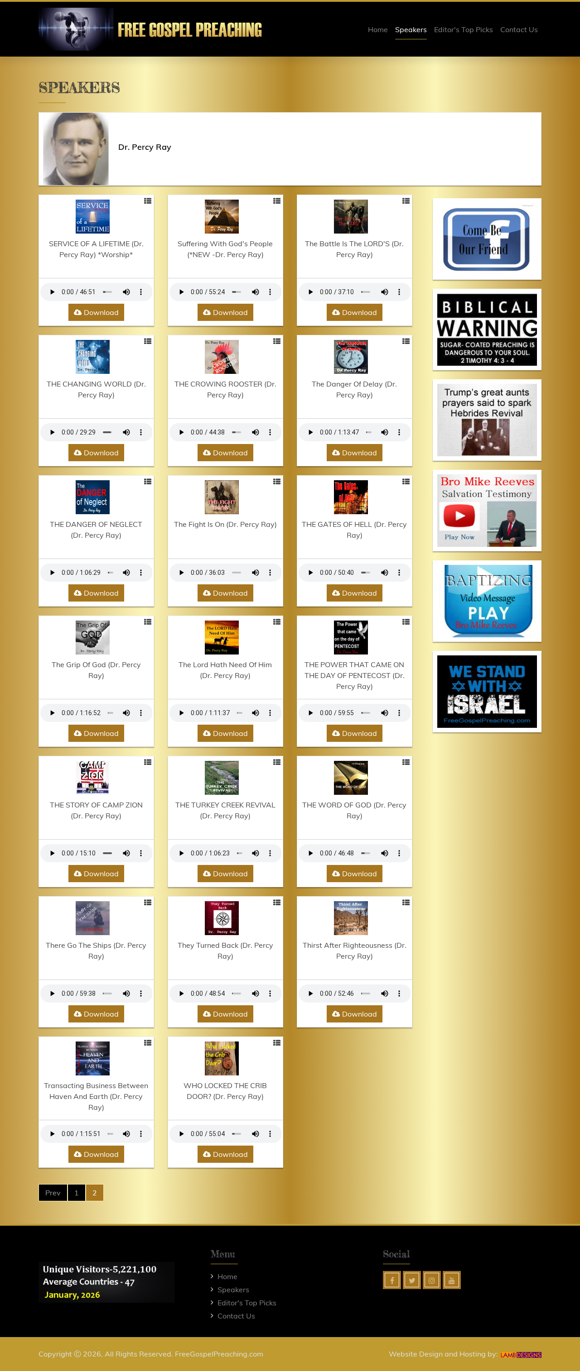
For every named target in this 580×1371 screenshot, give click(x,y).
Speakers (411, 29)
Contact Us (519, 29)
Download (101, 312)
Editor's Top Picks (463, 29)
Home (378, 29)
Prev (53, 1192)
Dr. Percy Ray (144, 147)
